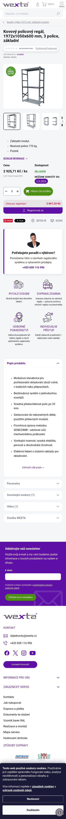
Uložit (9, 220)
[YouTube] (32, 652)
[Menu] (62, 4)
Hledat (58, 13)
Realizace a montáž (15, 726)
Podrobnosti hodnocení (46, 48)
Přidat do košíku (41, 191)
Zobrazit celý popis (32, 467)
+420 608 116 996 (33, 267)
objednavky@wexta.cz (23, 635)
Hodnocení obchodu (15, 738)
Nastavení (33, 799)
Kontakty (8, 697)
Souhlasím (33, 810)
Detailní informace (13, 158)
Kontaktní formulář (20, 664)
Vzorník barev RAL (14, 720)
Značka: (10, 57)
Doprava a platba (13, 708)
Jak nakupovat (12, 702)
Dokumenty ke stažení (16, 714)
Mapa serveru (11, 732)
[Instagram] (23, 652)
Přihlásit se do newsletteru (21, 597)
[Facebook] (6, 652)
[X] (15, 652)
